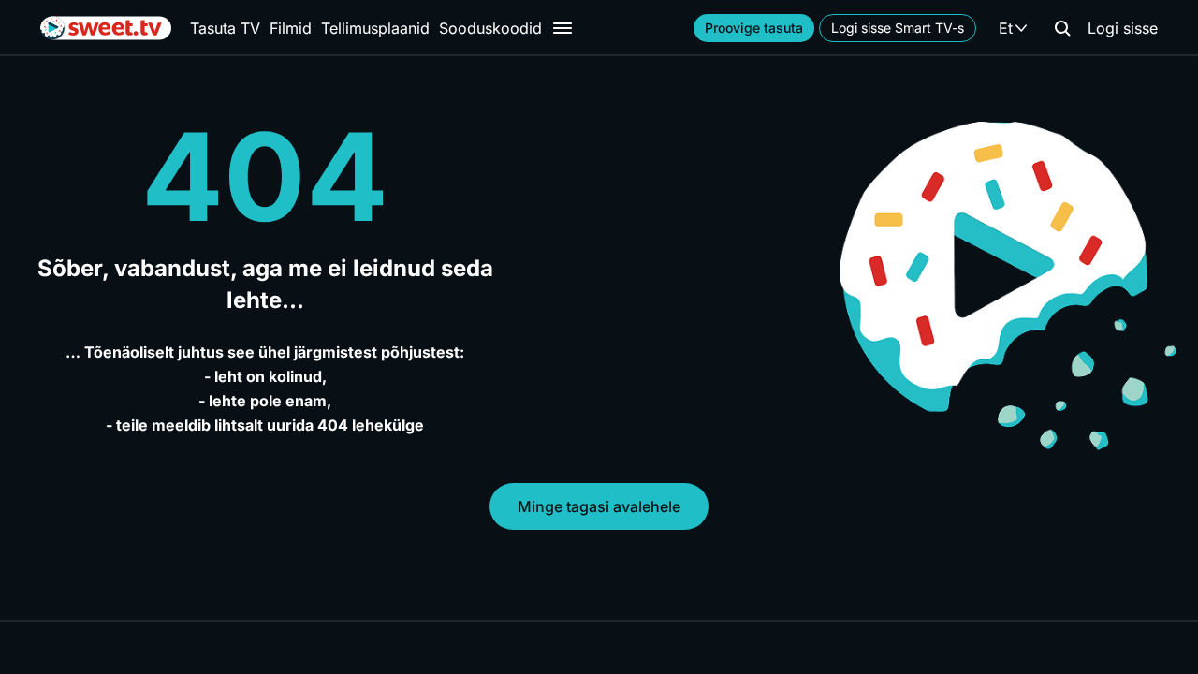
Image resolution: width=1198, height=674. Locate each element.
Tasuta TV (225, 28)
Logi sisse (1123, 28)
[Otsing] (1062, 28)
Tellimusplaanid (375, 28)
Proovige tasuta (754, 28)
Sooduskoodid (490, 28)
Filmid (291, 28)
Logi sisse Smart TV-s (897, 28)
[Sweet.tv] (105, 28)
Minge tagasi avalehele (599, 506)
